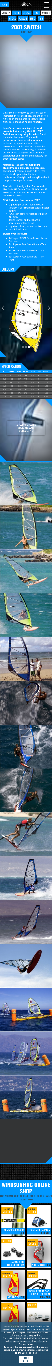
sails (32, 1196)
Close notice (26, 1359)
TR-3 (40, 18)
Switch (46, 13)
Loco (36, 13)
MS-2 (32, 18)
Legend (16, 13)
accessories (27, 1199)
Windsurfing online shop (15, 1174)
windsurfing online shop (26, 1187)
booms (40, 1196)
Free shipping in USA (41, 1174)
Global (27, 13)
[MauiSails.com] (26, 4)
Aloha (12, 18)
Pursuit (23, 18)
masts (49, 1196)
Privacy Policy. (33, 1335)
